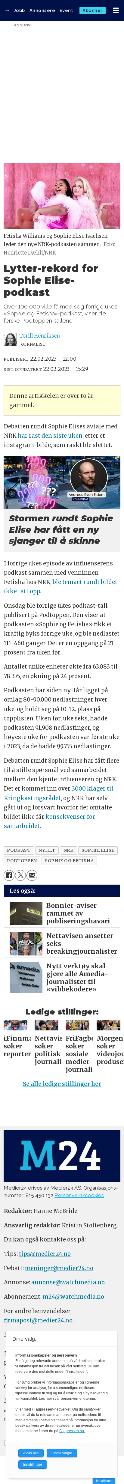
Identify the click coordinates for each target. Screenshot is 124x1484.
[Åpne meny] (115, 10)
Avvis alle (31, 1453)
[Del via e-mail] (31, 875)
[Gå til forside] (7, 10)
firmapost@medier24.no (38, 1320)
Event (66, 10)
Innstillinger (104, 1480)
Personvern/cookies (79, 1195)
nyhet (47, 850)
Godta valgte (61, 1453)
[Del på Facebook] (9, 875)
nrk (69, 850)
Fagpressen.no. (72, 1431)
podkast (18, 850)
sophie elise (98, 850)
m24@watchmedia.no (73, 1296)
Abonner (92, 10)
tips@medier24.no (45, 1253)
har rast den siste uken (50, 435)
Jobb (19, 10)
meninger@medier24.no (59, 1268)
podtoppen (22, 860)
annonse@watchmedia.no (68, 1282)
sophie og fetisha (69, 860)
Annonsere (42, 10)
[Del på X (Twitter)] (20, 875)
